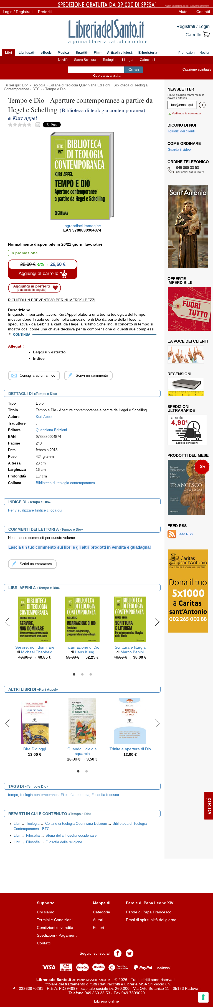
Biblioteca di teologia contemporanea (65, 483)
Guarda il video (179, 149)
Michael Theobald (36, 652)
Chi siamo (45, 912)
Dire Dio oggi (34, 749)
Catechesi (147, 60)
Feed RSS (177, 525)
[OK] (202, 105)
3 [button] (90, 674)
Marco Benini (132, 652)
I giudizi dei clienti (181, 131)
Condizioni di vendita (55, 927)
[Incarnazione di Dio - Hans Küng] (82, 619)
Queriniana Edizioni (51, 430)
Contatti (203, 11)
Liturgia (127, 60)
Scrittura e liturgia (130, 647)
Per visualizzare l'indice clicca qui (35, 510)
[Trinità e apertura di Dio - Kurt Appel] (130, 720)
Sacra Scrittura (85, 60)
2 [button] (82, 674)
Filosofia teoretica (75, 795)
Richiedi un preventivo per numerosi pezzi (51, 300)
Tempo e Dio (55, 89)
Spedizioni (46, 935)
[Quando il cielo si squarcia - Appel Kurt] (83, 720)
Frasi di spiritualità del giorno (151, 920)
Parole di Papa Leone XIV (149, 903)
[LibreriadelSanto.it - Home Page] (106, 31)
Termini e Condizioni (54, 920)
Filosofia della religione (63, 842)
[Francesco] (186, 487)
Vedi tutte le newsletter (186, 113)
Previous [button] (7, 621)
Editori (98, 927)
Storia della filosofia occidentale (71, 836)
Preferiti (45, 11)
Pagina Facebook (117, 953)
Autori (98, 920)
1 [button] (74, 674)
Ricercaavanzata (106, 75)
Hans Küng (84, 652)
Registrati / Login (193, 26)
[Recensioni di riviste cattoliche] (186, 387)
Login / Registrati (17, 11)
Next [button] (157, 621)
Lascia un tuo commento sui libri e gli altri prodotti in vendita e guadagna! (79, 547)
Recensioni (179, 374)
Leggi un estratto (49, 352)
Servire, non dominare (34, 647)
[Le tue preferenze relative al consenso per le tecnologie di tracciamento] (203, 997)
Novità (63, 60)
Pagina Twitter (129, 953)
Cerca (133, 69)
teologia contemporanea (39, 795)
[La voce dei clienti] (186, 354)
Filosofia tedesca (105, 795)
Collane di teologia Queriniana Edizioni (79, 85)
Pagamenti (68, 935)
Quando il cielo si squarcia (82, 751)
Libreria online (106, 1001)
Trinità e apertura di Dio (130, 749)
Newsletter (181, 89)
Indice (39, 358)
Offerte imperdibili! (180, 280)
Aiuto (183, 11)
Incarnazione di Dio (82, 647)
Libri (25, 85)
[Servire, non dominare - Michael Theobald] (34, 619)
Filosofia (33, 836)
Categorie (101, 912)
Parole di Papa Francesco (148, 912)
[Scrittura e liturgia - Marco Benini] (130, 619)
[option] (35, 629)
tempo (13, 795)
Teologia (109, 60)
